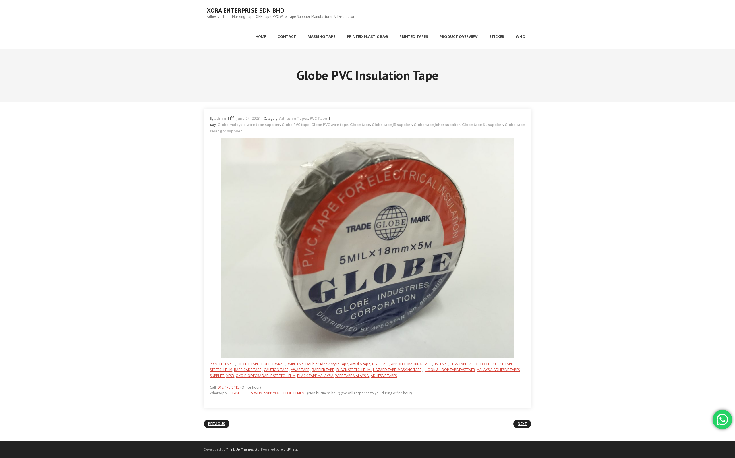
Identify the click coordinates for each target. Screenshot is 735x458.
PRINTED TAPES (222, 364)
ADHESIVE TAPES (384, 375)
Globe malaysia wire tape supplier (249, 124)
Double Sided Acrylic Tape (326, 364)
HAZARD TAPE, (385, 369)
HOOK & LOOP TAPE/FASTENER (450, 369)
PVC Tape (318, 118)
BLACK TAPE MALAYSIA (315, 375)
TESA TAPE (458, 364)
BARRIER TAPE (323, 369)
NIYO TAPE (380, 364)
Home (261, 36)
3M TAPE (441, 364)
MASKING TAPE (409, 369)
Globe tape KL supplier (482, 124)
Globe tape (360, 124)
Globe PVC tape (296, 124)
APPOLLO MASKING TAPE (411, 364)
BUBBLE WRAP (273, 364)
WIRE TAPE (296, 364)
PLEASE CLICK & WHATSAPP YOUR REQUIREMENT (267, 393)
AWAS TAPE (300, 369)
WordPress (289, 449)
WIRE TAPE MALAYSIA (352, 375)
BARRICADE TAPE (247, 369)
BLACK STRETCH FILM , (354, 369)
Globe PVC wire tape (329, 124)
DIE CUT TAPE (248, 364)
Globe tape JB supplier (392, 124)
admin (220, 118)
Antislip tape (360, 364)
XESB (230, 375)
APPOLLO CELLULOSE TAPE (491, 364)
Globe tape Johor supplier (437, 124)
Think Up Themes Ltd (242, 449)
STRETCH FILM (221, 369)
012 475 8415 (228, 387)
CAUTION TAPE (276, 369)
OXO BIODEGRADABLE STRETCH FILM (265, 375)
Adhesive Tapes (293, 118)
